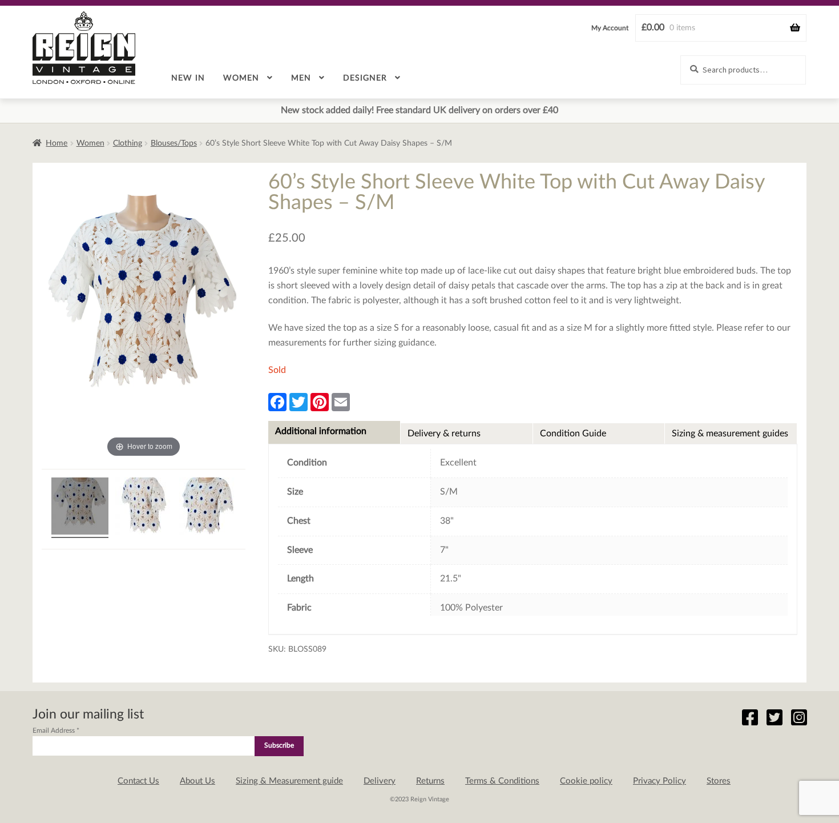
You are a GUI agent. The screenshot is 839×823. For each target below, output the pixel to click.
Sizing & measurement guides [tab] (730, 433)
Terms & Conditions (502, 781)
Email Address (56, 730)
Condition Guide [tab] (573, 433)
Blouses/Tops (174, 143)
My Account (609, 28)
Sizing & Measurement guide (289, 781)
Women (241, 78)
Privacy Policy (659, 781)
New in (188, 78)
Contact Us (138, 781)
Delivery (380, 781)
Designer (365, 78)
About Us (197, 781)
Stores (719, 781)
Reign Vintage (84, 47)
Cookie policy (586, 781)
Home (56, 143)
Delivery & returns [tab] (444, 433)
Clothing (127, 143)
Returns (430, 781)
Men (301, 78)
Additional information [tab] (320, 431)
